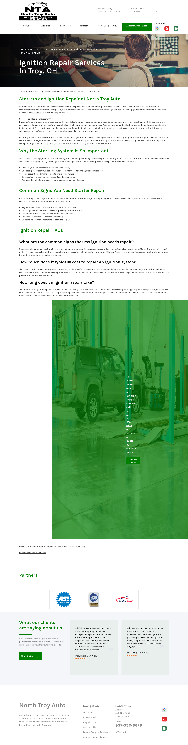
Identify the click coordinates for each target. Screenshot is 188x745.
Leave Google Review (108, 26)
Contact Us (85, 26)
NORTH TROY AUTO (31, 49)
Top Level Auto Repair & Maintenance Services (72, 49)
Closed (137, 12)
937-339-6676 (104, 9)
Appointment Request (136, 26)
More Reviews (28, 656)
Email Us (120, 732)
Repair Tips (65, 26)
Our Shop (27, 26)
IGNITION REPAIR (30, 53)
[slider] (80, 659)
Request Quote (133, 461)
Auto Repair (46, 26)
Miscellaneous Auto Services (32, 552)
